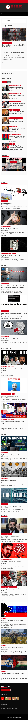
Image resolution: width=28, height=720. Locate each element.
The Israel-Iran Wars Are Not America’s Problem (12, 673)
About (8, 708)
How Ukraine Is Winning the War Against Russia (12, 647)
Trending (13, 253)
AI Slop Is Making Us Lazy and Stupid (14, 164)
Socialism (18, 85)
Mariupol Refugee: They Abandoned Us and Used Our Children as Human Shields (16, 147)
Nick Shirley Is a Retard (6, 203)
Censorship (4, 265)
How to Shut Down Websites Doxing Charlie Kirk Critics (14, 313)
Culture (4, 155)
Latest (9, 82)
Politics (14, 85)
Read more (4, 62)
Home (4, 20)
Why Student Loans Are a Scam (8, 480)
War (13, 144)
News (10, 43)
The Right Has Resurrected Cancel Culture (11, 338)
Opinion (14, 109)
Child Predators (5, 43)
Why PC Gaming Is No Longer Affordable (10, 455)
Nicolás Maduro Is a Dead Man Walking (10, 536)
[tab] (4, 82)
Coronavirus (12, 101)
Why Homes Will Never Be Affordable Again (11, 506)
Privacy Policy (13, 708)
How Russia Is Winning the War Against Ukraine (12, 620)
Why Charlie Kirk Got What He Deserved (10, 256)
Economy (3, 434)
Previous (3, 164)
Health (16, 101)
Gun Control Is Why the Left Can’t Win (10, 228)
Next (24, 164)
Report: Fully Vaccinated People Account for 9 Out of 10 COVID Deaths (17, 138)
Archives (2, 393)
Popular (4, 82)
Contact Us (3, 708)
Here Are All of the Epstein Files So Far (10, 396)
